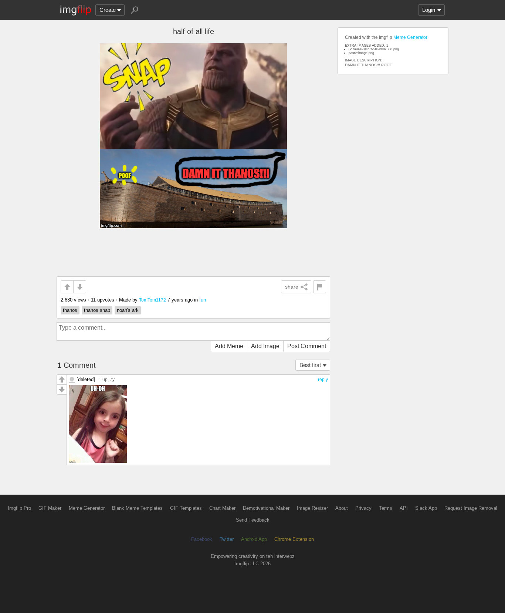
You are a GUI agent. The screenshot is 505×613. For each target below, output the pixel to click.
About (341, 508)
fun (202, 300)
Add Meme (229, 346)
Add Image (265, 346)
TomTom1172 (152, 299)
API (404, 508)
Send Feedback (253, 520)
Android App (254, 539)
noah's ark (128, 310)
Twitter (227, 539)
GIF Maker (49, 508)
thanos (70, 310)
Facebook (201, 539)
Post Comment (306, 346)
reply (323, 379)
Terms (385, 508)
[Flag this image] (319, 286)
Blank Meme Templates (137, 508)
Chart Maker (222, 508)
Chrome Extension (294, 539)
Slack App (426, 508)
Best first (310, 365)
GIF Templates (186, 508)
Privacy (363, 508)
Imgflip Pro (19, 508)
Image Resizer (312, 508)
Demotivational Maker (266, 508)
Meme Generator (410, 37)
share (291, 287)
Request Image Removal (470, 508)
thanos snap (97, 310)
